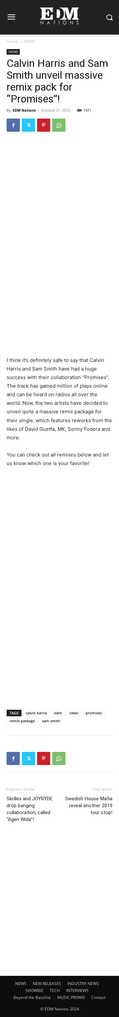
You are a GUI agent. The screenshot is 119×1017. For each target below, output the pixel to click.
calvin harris (36, 712)
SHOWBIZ (34, 990)
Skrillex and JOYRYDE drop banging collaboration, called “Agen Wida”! (30, 809)
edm (58, 712)
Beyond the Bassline (32, 997)
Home (12, 41)
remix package (22, 720)
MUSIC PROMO (71, 997)
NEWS (29, 41)
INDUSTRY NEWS (83, 983)
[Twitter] (28, 125)
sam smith (51, 720)
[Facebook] (13, 125)
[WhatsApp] (58, 125)
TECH (55, 990)
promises (94, 712)
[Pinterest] (43, 125)
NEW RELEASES (47, 983)
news (73, 712)
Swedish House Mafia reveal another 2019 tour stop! (88, 805)
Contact (98, 997)
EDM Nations (24, 110)
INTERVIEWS (77, 990)
